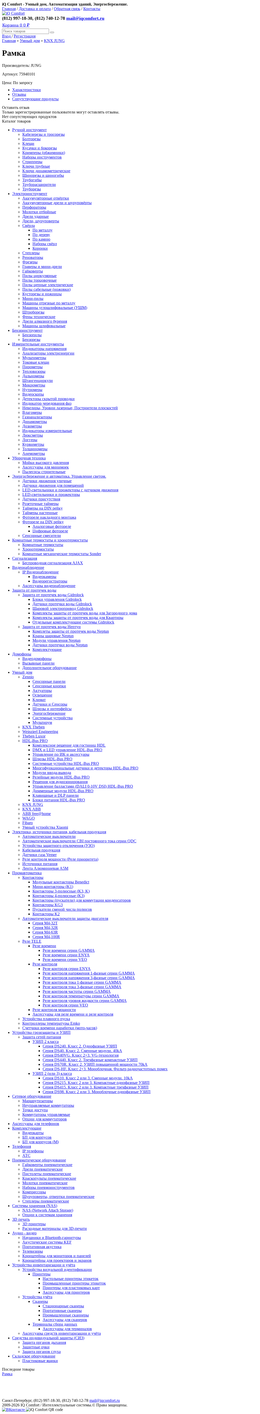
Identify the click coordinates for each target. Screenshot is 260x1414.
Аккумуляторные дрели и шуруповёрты (57, 203)
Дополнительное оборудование (49, 668)
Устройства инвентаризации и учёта (43, 1265)
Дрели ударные (35, 216)
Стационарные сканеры (63, 1306)
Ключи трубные (36, 166)
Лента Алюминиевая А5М (45, 868)
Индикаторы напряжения (44, 348)
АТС (26, 1155)
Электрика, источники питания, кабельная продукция (59, 832)
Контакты (91, 9)
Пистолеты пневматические (46, 1174)
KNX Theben (33, 727)
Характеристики (26, 90)
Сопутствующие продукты (35, 99)
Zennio (28, 677)
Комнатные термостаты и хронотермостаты (50, 540)
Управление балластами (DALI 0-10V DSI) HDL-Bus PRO (82, 786)
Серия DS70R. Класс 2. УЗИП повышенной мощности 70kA (95, 1064)
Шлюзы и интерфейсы (52, 709)
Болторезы (31, 139)
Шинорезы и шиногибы (43, 175)
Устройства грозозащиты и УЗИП (41, 1032)
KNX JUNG (54, 40)
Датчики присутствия (41, 499)
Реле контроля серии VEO (65, 1005)
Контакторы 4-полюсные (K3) (58, 896)
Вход (7, 36)
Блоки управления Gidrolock (57, 599)
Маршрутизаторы (37, 1101)
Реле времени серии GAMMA (69, 950)
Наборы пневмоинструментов (48, 1187)
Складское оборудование (33, 1356)
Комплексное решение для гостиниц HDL (69, 745)
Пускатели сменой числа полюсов (62, 909)
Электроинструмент (29, 193)
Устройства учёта (37, 1297)
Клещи (28, 143)
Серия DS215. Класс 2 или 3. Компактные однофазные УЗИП (96, 1082)
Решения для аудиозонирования (60, 782)
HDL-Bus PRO (35, 741)
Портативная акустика (41, 1247)
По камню (41, 239)
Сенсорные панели (49, 681)
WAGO (28, 818)
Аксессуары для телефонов (35, 1123)
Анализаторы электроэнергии (48, 353)
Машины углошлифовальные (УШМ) (54, 307)
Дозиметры (32, 426)
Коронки (40, 248)
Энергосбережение (49, 713)
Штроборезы (33, 312)
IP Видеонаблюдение (40, 572)
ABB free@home (36, 813)
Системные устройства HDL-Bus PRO (65, 763)
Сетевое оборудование (31, 1096)
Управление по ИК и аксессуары (60, 754)
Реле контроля (44, 964)
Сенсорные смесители (41, 535)
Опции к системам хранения (47, 1215)
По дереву (41, 235)
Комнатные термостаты (42, 545)
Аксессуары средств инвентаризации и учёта (61, 1333)
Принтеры (41, 1274)
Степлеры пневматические (45, 1201)
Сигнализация (24, 558)
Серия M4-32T (45, 923)
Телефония (21, 1146)
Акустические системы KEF (47, 1242)
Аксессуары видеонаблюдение (48, 586)
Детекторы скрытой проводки (48, 399)
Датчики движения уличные (47, 481)
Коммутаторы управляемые (46, 1114)
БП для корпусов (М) (40, 1142)
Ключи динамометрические (46, 171)
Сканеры (40, 1301)
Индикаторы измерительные (47, 431)
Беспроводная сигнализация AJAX (52, 563)
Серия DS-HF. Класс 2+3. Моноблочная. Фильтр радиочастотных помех (105, 1069)
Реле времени (44, 946)
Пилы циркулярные (39, 276)
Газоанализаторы (37, 417)
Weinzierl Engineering (40, 731)
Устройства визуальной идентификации (57, 1269)
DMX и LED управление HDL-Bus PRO (67, 750)
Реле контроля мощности (54, 1010)
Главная (9, 9)
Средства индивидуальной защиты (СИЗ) (48, 1338)
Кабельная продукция (41, 850)
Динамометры (34, 421)
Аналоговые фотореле (51, 526)
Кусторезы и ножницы (42, 294)
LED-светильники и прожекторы (51, 494)
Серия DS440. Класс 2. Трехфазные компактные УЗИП (90, 1060)
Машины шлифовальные (44, 326)
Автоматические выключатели (49, 836)
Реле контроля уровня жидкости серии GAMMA (85, 1000)
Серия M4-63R (45, 932)
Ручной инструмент (29, 130)
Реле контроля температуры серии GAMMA (81, 996)
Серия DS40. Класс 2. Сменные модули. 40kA (82, 1051)
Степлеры (31, 253)
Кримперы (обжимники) (43, 152)
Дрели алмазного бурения (44, 321)
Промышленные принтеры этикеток (74, 1283)
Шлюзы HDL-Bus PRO (52, 759)
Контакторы (32, 877)
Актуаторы (42, 690)
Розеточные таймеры (40, 503)
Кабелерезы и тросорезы (43, 134)
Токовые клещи (35, 362)
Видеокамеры (44, 576)
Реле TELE (31, 941)
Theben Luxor (33, 736)
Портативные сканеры (62, 1310)
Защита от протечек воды (34, 590)
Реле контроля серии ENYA (67, 968)
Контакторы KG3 (47, 905)
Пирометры (32, 367)
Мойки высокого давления (45, 462)
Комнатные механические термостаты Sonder (61, 554)
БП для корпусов (37, 1137)
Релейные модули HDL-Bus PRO (61, 777)
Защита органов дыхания (44, 1342)
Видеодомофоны (37, 658)
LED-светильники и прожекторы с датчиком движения (70, 490)
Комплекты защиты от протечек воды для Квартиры (77, 617)
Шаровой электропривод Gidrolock (62, 608)
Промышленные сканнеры (66, 1315)
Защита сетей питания (41, 1037)
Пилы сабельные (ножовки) (46, 289)
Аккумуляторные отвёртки (45, 198)
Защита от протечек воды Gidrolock (53, 595)
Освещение (42, 695)
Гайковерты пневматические (47, 1165)
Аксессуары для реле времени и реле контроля (72, 1014)
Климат (39, 700)
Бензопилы (32, 335)
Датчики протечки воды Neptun (60, 645)
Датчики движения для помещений (53, 485)
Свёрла (28, 225)
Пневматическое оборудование (39, 1160)
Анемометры (33, 453)
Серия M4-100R (46, 937)
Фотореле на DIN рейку (43, 522)
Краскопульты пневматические (49, 1178)
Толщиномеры (34, 449)
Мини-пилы (32, 298)
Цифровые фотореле (50, 531)
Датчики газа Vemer (39, 855)
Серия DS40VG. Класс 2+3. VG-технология (81, 1055)
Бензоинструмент (27, 330)
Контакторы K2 (46, 914)
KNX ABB (31, 809)
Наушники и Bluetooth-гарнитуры (51, 1237)
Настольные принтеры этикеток (71, 1278)
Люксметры (32, 435)
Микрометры (33, 385)
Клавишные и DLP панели (55, 795)
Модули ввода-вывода (51, 772)
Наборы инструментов (42, 157)
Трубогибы (32, 180)
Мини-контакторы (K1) (52, 886)
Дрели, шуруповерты (40, 221)
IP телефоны (33, 1151)
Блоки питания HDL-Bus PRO (58, 800)
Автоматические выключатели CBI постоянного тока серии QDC (79, 841)
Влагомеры (32, 412)
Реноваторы (32, 257)
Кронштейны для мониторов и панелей (56, 1256)
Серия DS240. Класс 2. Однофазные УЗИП (80, 1046)
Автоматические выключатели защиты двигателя (65, 918)
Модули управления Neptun (56, 640)
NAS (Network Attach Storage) (47, 1210)
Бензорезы (31, 339)
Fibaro (27, 823)
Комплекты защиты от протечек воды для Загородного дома (84, 613)
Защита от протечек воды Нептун (51, 627)
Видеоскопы (33, 394)
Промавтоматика (27, 873)
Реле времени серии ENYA (66, 955)
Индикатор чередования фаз (46, 403)
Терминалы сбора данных (54, 1324)
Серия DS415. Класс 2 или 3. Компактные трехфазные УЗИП (96, 1087)
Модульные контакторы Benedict (60, 882)
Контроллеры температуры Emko (51, 1023)
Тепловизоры (33, 371)
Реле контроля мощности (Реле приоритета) (60, 859)
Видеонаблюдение (28, 567)
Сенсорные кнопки (49, 686)
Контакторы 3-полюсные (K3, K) (61, 891)
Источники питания (39, 864)
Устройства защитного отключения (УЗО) (58, 845)
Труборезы (31, 189)
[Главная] (13, 13)
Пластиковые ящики (40, 1361)
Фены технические (38, 317)
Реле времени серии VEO (65, 959)
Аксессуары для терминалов (67, 1329)
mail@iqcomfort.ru (85, 18)
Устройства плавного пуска (46, 1019)
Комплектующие (47, 649)
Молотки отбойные (39, 212)
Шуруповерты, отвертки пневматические (58, 1196)
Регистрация (25, 36)
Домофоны (21, 654)
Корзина (15, 25)
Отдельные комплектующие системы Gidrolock (73, 622)
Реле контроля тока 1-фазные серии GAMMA (82, 982)
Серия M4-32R (45, 927)
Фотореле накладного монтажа (49, 517)
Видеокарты (33, 1133)
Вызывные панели (38, 663)
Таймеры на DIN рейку (42, 508)
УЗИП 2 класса (45, 1041)
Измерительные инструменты (38, 344)
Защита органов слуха (41, 1351)
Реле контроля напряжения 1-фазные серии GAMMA (89, 973)
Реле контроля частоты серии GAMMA (77, 991)
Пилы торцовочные (39, 280)
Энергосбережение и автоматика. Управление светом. (59, 476)
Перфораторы (34, 207)
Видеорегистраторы (49, 581)
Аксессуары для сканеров (65, 1320)
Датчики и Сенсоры (49, 704)
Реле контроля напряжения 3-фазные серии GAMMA (89, 978)
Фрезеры (30, 262)
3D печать (21, 1219)
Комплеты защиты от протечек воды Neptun (70, 631)
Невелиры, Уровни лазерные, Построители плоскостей (70, 408)
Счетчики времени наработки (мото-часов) (59, 1028)
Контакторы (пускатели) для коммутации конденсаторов (81, 900)
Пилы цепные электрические (47, 285)
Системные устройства (52, 718)
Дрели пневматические (42, 1169)
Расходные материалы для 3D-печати (54, 1228)
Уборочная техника (29, 458)
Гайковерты (32, 271)
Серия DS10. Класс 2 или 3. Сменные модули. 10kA (88, 1078)
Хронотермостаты (38, 549)
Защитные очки (36, 1347)
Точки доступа (35, 1110)
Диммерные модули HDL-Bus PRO (62, 791)
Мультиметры (34, 358)
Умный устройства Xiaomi (45, 827)
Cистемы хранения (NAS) (34, 1206)
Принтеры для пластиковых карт (71, 1288)
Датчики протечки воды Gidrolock (62, 604)
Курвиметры (33, 444)
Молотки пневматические (45, 1183)
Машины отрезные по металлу (48, 303)
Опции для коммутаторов (44, 1119)
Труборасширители (39, 184)
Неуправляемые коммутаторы (48, 1105)
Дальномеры (33, 376)
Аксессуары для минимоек (45, 467)
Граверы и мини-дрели (42, 266)
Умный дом (30, 40)
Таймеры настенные (40, 513)
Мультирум (42, 722)
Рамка (7, 1374)
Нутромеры (32, 390)
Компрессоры (34, 1192)
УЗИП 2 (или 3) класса (52, 1073)
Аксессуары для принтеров (66, 1292)
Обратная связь (67, 9)
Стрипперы (32, 162)
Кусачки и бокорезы (39, 148)
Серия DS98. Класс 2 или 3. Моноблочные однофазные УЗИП (97, 1092)
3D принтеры (34, 1224)
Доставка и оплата (35, 9)
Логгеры (29, 440)
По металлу (42, 230)
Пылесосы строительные (44, 472)
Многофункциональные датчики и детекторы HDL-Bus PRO (85, 768)
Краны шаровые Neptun (53, 636)
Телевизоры (32, 1251)
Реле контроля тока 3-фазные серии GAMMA (82, 987)
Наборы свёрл (44, 244)
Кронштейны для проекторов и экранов (57, 1260)
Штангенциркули (37, 380)
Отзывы (19, 94)
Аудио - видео (24, 1233)
